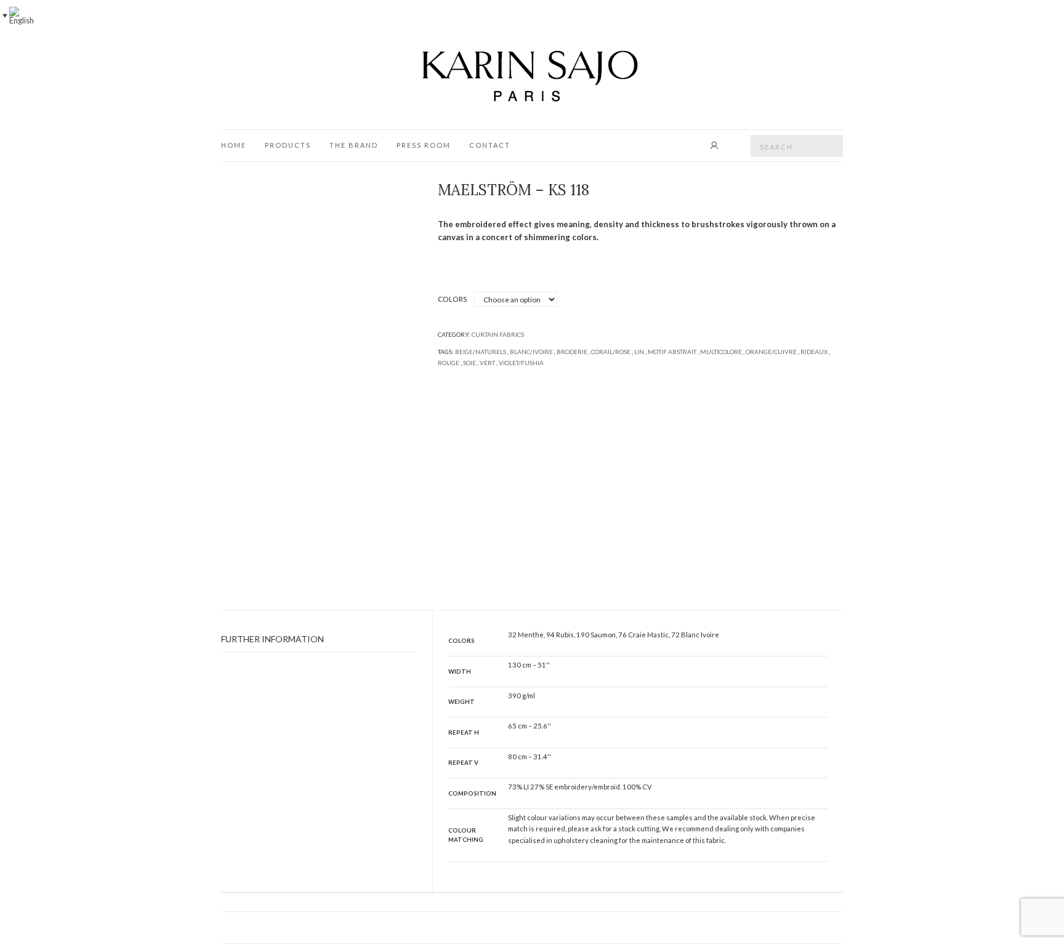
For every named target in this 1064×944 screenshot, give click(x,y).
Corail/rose (611, 351)
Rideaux (814, 351)
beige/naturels (480, 351)
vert (487, 362)
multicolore (721, 351)
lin (639, 351)
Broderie (572, 351)
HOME (233, 145)
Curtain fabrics (498, 334)
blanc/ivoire (531, 351)
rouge (448, 362)
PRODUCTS (288, 145)
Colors (452, 299)
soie (469, 362)
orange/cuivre (771, 351)
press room (424, 145)
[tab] (319, 639)
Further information (272, 639)
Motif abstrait (672, 351)
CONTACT (489, 145)
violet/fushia (521, 362)
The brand (353, 145)
